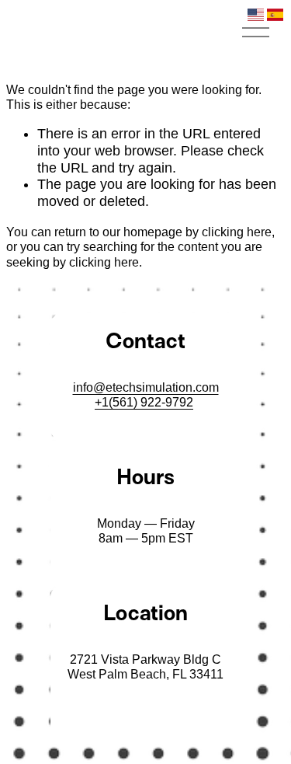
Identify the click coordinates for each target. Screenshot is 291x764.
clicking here (237, 232)
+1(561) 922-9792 (144, 402)
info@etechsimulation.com (146, 387)
